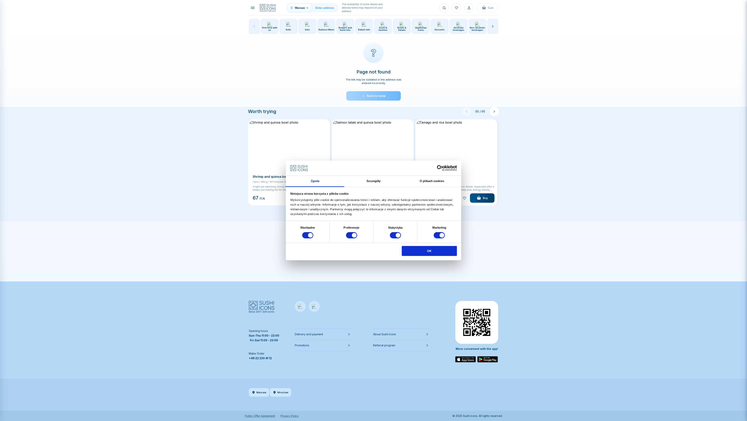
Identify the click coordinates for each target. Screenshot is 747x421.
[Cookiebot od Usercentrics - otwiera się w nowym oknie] (440, 168)
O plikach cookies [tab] (432, 181)
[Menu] (253, 8)
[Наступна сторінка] (494, 111)
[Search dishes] (444, 7)
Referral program (384, 345)
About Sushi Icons (384, 334)
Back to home (376, 95)
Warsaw (261, 392)
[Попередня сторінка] (466, 111)
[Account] (469, 7)
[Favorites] (456, 7)
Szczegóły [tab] (373, 181)
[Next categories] (492, 26)
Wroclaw (282, 392)
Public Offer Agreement (260, 415)
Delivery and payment (309, 334)
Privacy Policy (290, 415)
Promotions (302, 345)
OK (429, 251)
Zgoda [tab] (315, 181)
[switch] (351, 235)
